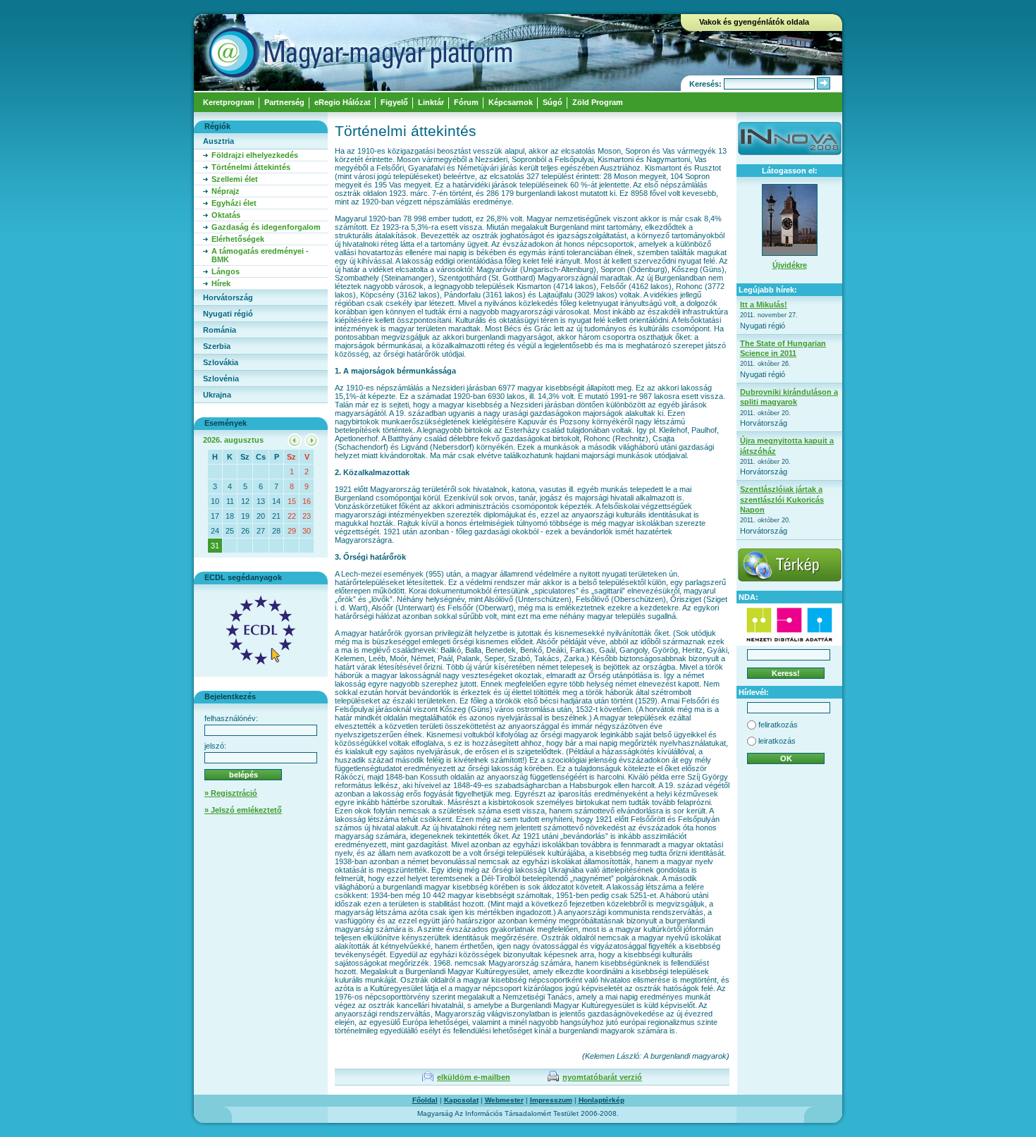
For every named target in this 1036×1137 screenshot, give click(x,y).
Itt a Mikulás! (763, 304)
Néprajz (225, 191)
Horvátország (228, 297)
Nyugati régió (228, 313)
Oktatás (225, 215)
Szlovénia (221, 378)
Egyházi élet (234, 203)
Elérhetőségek (237, 239)
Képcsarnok (510, 102)
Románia (219, 330)
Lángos (225, 271)
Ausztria (218, 141)
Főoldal (425, 1100)
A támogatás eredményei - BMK (260, 255)
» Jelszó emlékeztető (243, 810)
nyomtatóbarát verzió (602, 1077)
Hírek (220, 283)
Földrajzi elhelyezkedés (254, 155)
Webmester (504, 1100)
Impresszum (551, 1100)
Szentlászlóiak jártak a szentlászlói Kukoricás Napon (782, 499)
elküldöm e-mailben (473, 1077)
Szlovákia (220, 362)
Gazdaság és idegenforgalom (266, 227)
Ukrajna (217, 395)
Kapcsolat (461, 1100)
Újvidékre (789, 265)
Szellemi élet (234, 179)
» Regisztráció (230, 793)
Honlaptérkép (601, 1100)
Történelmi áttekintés (250, 167)
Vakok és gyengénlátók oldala (754, 22)
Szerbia (216, 346)
